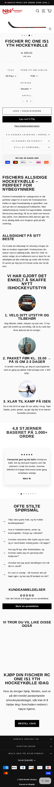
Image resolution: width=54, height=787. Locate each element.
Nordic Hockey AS (26, 739)
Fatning (26, 83)
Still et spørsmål (27, 147)
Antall (27, 95)
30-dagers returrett (27, 141)
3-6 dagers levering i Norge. (27, 135)
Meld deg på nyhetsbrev (26, 753)
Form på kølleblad (34, 70)
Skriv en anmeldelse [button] (27, 606)
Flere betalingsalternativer (27, 126)
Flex (11, 70)
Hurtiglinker (26, 746)
